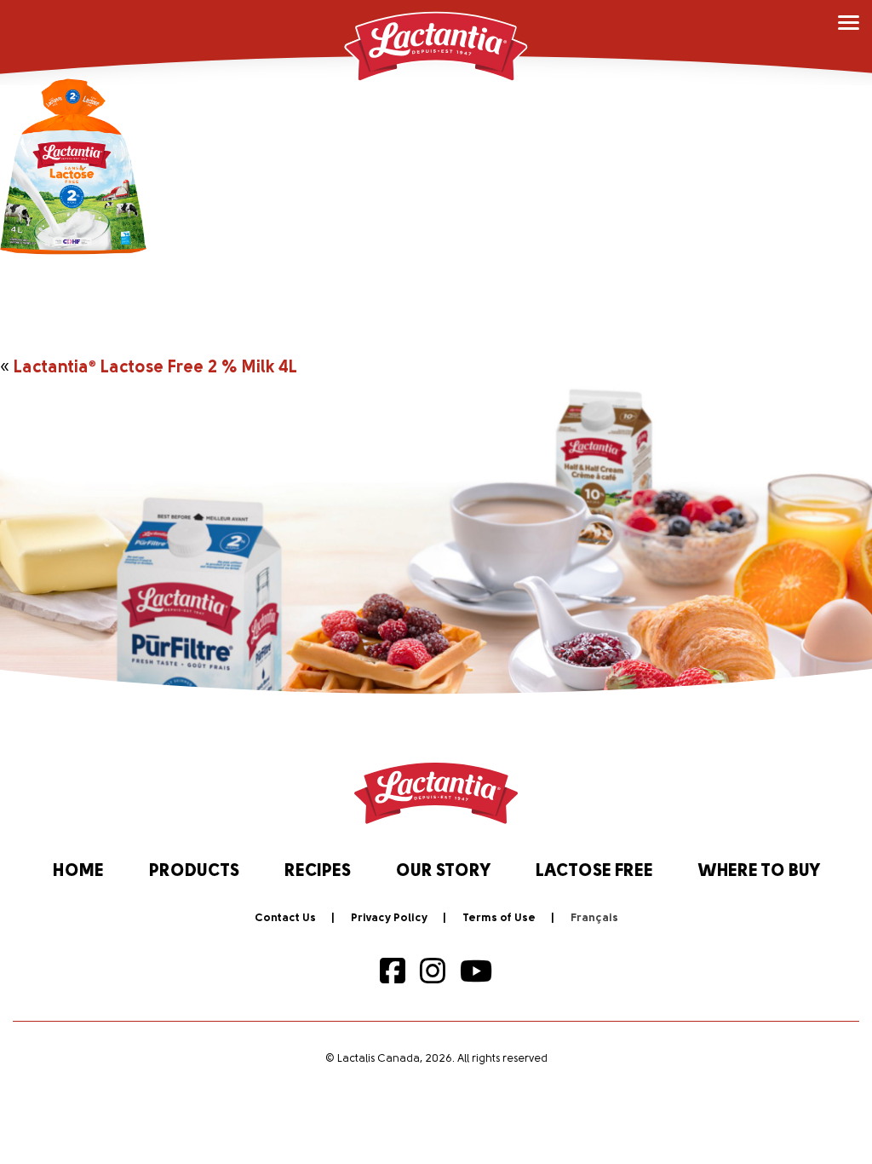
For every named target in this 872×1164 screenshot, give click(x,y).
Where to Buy (759, 871)
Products (194, 871)
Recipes (317, 871)
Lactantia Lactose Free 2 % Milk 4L (155, 368)
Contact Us (285, 918)
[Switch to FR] (594, 918)
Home (78, 871)
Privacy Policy (389, 918)
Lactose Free (594, 871)
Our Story (443, 871)
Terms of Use (499, 918)
